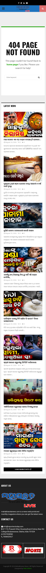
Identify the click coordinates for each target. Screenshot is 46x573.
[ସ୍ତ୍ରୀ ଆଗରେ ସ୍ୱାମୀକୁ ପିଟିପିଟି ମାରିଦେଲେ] (23, 347)
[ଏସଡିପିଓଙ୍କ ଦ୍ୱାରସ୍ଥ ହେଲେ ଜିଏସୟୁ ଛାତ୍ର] (23, 391)
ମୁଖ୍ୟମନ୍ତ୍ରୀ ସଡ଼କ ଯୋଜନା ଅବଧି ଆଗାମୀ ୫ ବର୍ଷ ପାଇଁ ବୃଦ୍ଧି (22, 185)
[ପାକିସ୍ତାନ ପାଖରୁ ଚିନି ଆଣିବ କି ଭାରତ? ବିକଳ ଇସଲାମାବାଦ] (23, 303)
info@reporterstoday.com (13, 526)
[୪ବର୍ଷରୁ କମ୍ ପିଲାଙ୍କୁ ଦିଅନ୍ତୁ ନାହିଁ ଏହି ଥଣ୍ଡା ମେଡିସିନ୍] (23, 259)
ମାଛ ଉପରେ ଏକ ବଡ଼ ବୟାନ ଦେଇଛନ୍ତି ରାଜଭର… (22, 139)
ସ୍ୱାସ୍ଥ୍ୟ (8, 249)
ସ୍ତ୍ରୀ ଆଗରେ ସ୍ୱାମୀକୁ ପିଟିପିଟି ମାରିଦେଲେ (20, 362)
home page (12, 64)
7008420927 (8, 537)
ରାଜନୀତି (7, 114)
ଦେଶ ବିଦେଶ (8, 205)
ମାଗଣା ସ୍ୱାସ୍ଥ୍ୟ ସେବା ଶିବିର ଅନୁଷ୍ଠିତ (19, 451)
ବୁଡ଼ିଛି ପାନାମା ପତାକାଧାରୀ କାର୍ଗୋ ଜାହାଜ (19, 230)
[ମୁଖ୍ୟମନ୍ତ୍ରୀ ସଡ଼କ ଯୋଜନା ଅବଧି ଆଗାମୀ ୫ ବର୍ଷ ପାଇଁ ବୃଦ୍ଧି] (23, 168)
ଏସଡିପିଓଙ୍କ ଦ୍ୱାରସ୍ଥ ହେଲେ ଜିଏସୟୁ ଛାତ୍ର (21, 406)
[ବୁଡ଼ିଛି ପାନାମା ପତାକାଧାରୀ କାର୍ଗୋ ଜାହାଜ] (23, 215)
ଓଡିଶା (7, 158)
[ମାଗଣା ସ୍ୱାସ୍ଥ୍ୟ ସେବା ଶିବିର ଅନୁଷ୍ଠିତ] (23, 436)
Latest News (10, 106)
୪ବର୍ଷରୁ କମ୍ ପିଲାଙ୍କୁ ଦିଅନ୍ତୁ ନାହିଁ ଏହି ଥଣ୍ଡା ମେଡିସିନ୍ (20, 276)
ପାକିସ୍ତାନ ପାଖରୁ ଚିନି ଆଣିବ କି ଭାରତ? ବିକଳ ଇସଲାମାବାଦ (21, 320)
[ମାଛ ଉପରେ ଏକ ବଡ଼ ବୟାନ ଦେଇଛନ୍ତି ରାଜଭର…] (23, 124)
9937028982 (8, 534)
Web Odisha (27, 568)
